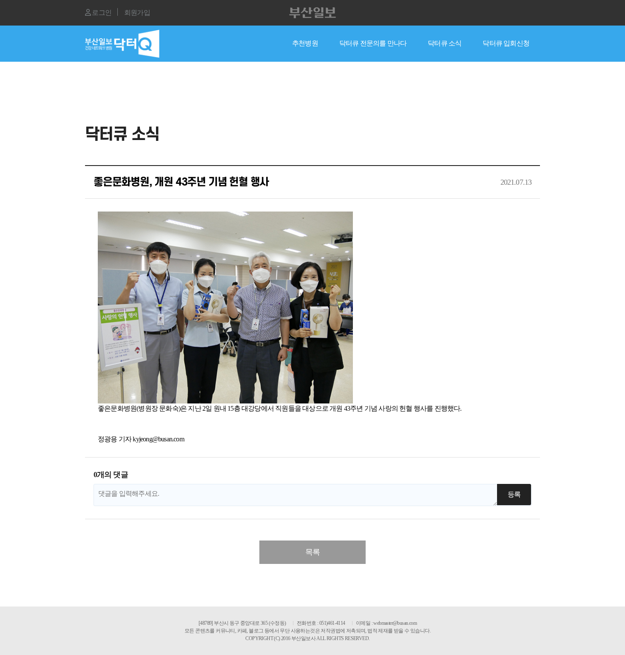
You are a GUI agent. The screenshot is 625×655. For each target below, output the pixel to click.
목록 (312, 552)
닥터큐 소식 (444, 43)
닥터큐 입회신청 (506, 43)
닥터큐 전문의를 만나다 (372, 43)
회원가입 (137, 12)
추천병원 (305, 43)
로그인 (101, 12)
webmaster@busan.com (395, 623)
